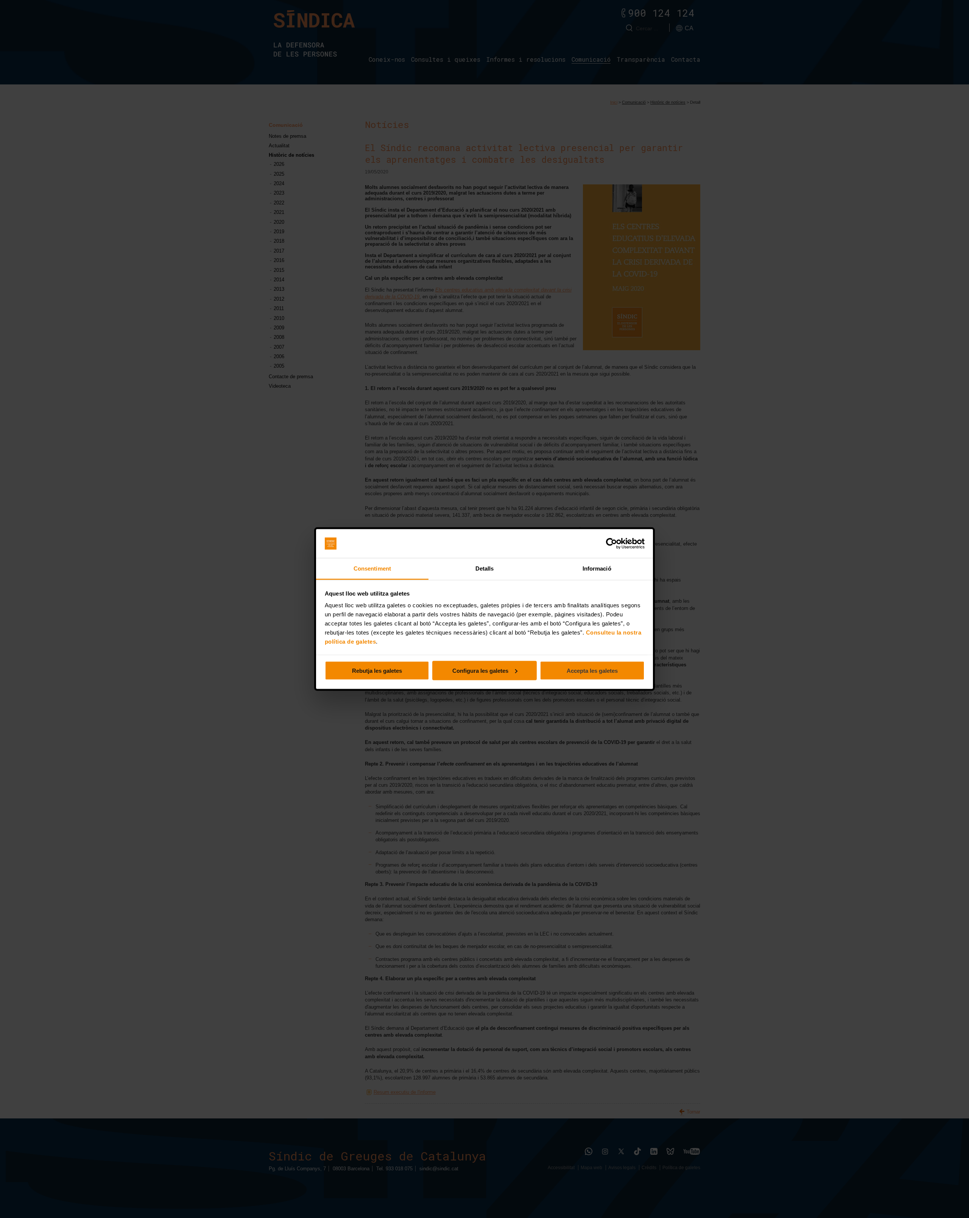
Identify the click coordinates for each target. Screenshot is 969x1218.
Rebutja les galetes (377, 670)
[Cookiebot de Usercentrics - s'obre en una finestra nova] (611, 543)
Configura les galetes (480, 670)
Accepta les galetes (592, 670)
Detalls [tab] (484, 568)
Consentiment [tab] (372, 568)
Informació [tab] (597, 568)
